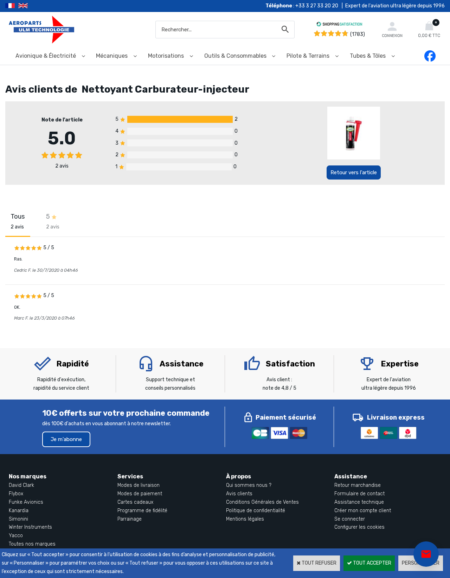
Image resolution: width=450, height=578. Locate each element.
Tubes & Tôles (368, 55)
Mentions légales (245, 519)
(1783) (357, 34)
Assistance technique (359, 502)
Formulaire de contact (359, 494)
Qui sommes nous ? (248, 485)
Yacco (16, 536)
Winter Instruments (30, 527)
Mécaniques (112, 55)
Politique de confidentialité (255, 511)
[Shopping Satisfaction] (339, 25)
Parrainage (129, 519)
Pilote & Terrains (308, 55)
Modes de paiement (139, 494)
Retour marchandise (357, 485)
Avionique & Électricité (45, 55)
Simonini (18, 519)
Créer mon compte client (362, 511)
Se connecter (349, 519)
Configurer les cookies (359, 527)
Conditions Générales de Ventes (262, 502)
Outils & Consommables (235, 55)
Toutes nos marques (32, 544)
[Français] (11, 6)
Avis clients (239, 494)
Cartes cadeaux (135, 502)
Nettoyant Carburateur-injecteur (165, 89)
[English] (31, 6)
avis (62, 166)
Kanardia (18, 511)
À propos (238, 476)
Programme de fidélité (142, 511)
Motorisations (166, 55)
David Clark (21, 485)
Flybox (16, 494)
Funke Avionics (26, 502)
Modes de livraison (138, 485)
